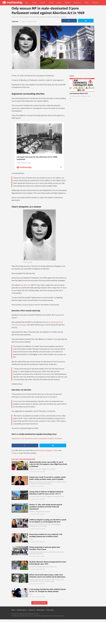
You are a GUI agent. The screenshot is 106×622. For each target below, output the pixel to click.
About (13, 610)
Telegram (15, 453)
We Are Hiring (40, 610)
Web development (50, 616)
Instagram (48, 450)
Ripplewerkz (60, 616)
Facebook (41, 450)
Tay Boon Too (26, 285)
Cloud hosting (15, 616)
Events (72, 76)
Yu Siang (42, 616)
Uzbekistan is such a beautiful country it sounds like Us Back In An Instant (37, 438)
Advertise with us (22, 610)
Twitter (55, 450)
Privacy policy (50, 610)
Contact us (32, 610)
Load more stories (39, 603)
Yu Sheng (36, 616)
